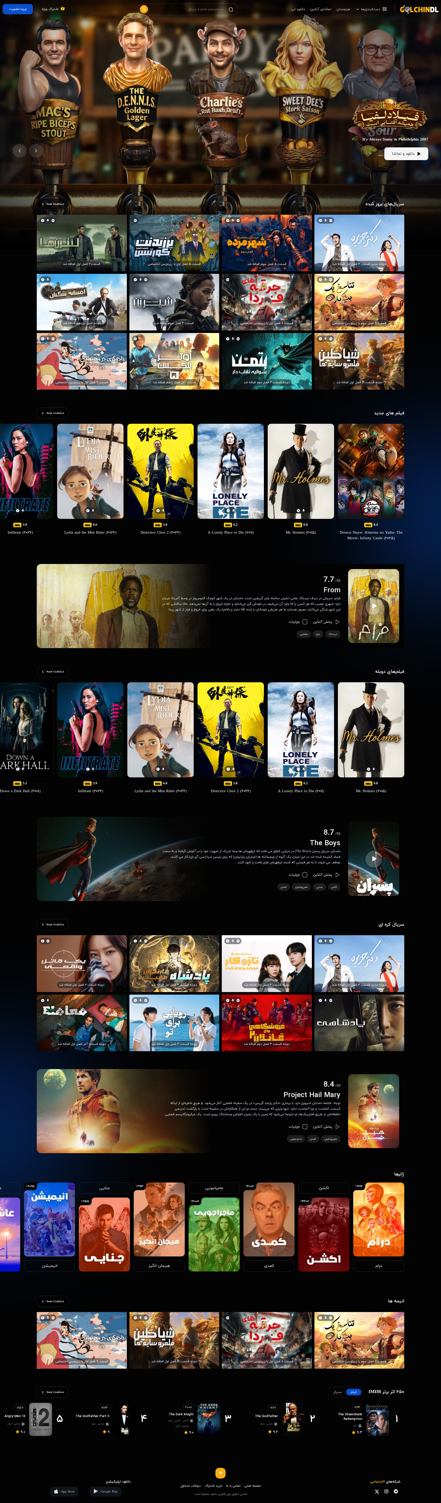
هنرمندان (343, 9)
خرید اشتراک (213, 1486)
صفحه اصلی (252, 1486)
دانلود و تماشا (403, 154)
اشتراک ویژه (50, 9)
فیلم (354, 1392)
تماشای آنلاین (321, 9)
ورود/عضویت (18, 9)
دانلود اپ (298, 9)
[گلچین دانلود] (416, 9)
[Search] (231, 9)
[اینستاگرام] (386, 1491)
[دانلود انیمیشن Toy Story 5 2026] (390, 86)
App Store (68, 1491)
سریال (337, 1392)
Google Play (109, 1491)
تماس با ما (233, 1486)
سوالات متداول (190, 1486)
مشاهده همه (55, 204)
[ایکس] (377, 1491)
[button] (36, 151)
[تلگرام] (395, 1491)
